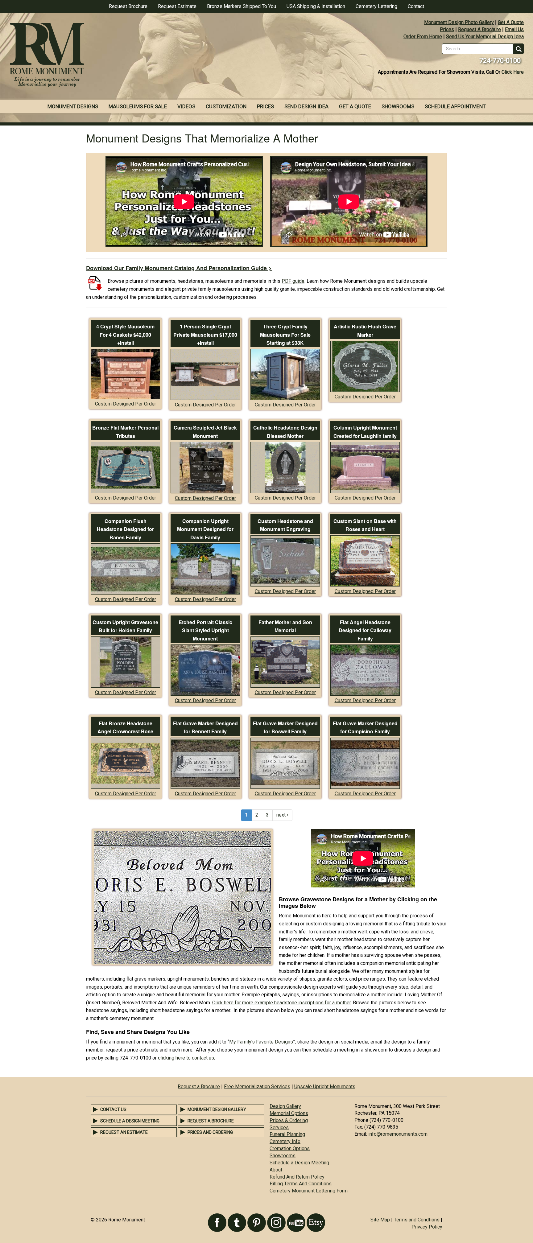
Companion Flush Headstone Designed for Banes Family (125, 529)
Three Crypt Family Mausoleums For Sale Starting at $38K (285, 334)
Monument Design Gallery (217, 1109)
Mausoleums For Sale (138, 106)
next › (282, 815)
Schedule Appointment (455, 106)
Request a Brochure (199, 1086)
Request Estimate (177, 6)
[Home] (133, 55)
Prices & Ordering (289, 1120)
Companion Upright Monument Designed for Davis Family (205, 529)
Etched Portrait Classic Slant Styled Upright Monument (205, 630)
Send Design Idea (306, 106)
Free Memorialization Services (257, 1086)
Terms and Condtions (417, 1220)
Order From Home (422, 36)
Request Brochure (128, 6)
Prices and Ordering (210, 1132)
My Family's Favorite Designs (261, 1042)
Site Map (380, 1220)
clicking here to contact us (186, 1058)
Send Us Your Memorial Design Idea (485, 36)
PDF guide (293, 281)
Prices (447, 29)
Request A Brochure (479, 29)
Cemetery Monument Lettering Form (309, 1191)
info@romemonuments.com (398, 1134)
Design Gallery (285, 1106)
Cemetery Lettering (376, 6)
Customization (226, 106)
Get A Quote (511, 22)
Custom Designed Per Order (125, 404)
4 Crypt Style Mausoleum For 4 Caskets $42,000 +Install (125, 334)
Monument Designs (73, 106)
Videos (186, 106)
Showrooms (398, 106)
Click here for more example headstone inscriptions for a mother (281, 1003)
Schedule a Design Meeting (129, 1120)
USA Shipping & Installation (316, 6)
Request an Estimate (124, 1132)
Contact (416, 6)
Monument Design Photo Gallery (459, 22)
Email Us (514, 29)
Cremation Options (290, 1148)
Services (279, 1127)
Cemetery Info (285, 1141)
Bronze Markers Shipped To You (241, 6)
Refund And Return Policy (297, 1177)
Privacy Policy (426, 1227)
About (276, 1170)
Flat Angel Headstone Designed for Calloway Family (365, 630)
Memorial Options (289, 1113)
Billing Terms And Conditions (301, 1184)
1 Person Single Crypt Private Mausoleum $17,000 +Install (205, 334)
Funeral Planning (287, 1134)
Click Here (513, 72)
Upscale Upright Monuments (324, 1086)
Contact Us (113, 1109)
